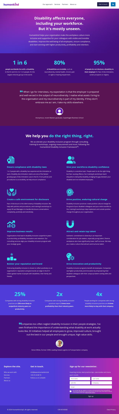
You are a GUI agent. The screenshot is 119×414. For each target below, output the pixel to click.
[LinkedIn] (113, 4)
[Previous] (10, 104)
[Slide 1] (59, 121)
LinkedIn (42, 378)
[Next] (109, 104)
